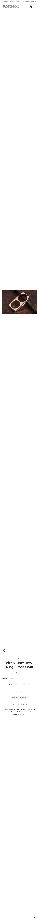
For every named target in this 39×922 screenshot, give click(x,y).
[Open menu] (34, 7)
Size (10, 684)
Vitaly (21, 672)
